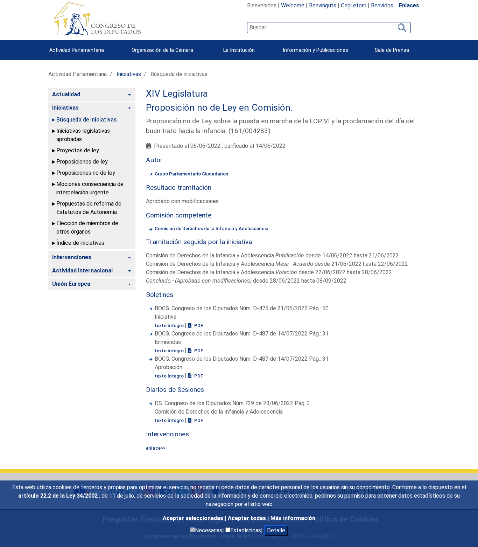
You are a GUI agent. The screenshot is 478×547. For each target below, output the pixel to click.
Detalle (276, 530)
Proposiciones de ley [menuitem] (82, 161)
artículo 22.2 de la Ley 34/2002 (58, 495)
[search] (328, 27)
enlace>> (156, 448)
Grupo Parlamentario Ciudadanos (191, 173)
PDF (198, 325)
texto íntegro (170, 325)
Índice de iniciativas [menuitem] (80, 243)
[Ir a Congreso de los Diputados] (97, 20)
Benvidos (382, 5)
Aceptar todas (247, 518)
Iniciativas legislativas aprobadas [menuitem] (83, 135)
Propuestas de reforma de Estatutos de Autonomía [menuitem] (88, 207)
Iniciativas (129, 74)
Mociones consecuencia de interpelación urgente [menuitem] (90, 188)
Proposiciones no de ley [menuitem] (85, 172)
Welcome (292, 5)
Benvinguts (322, 5)
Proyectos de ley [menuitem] (77, 150)
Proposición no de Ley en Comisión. (219, 107)
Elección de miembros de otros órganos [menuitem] (87, 227)
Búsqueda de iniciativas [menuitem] (86, 119)
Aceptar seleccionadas (194, 518)
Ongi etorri (353, 5)
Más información (292, 518)
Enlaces (409, 5)
